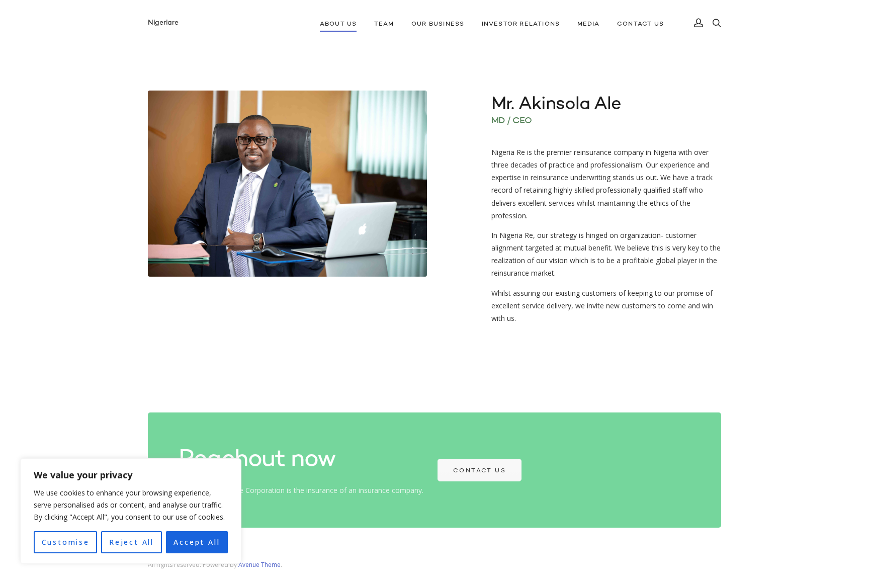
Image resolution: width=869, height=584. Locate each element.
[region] (130, 511)
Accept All (196, 542)
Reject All (131, 542)
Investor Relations (521, 24)
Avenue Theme (259, 564)
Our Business (437, 24)
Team (384, 24)
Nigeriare (163, 22)
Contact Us (640, 24)
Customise (66, 542)
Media (588, 24)
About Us (338, 24)
